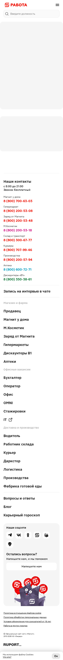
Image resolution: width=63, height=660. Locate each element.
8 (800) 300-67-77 (18, 240)
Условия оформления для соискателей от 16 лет (27, 621)
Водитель (12, 436)
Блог (8, 507)
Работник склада (19, 444)
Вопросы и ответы (19, 498)
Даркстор (12, 461)
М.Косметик (14, 328)
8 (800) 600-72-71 (17, 269)
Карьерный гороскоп (22, 515)
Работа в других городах (15, 625)
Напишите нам (32, 566)
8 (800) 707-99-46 (18, 250)
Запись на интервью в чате (27, 291)
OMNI (8, 403)
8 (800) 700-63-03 (18, 201)
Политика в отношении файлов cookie (22, 613)
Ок (56, 656)
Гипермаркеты (16, 345)
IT (5, 420)
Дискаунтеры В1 (18, 353)
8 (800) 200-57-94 (18, 260)
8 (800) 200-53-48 (18, 220)
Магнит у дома (16, 319)
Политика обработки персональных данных (25, 617)
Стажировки (15, 411)
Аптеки (10, 361)
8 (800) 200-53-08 (18, 211)
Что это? (7, 657)
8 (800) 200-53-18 (18, 230)
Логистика (13, 469)
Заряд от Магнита (19, 336)
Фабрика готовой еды (23, 486)
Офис (8, 394)
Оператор (12, 386)
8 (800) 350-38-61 (18, 279)
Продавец (12, 311)
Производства (16, 478)
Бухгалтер (12, 378)
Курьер (10, 453)
